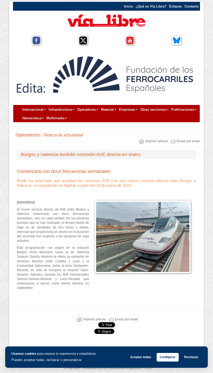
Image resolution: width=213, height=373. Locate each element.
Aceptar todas (140, 357)
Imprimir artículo (156, 141)
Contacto (191, 6)
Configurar (168, 357)
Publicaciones (182, 109)
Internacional (32, 109)
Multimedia (55, 118)
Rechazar (191, 357)
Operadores (86, 109)
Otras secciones (153, 109)
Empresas (127, 109)
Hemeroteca (31, 118)
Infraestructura (60, 109)
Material (107, 109)
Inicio (128, 6)
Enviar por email (188, 141)
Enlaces (175, 6)
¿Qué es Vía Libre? (151, 6)
